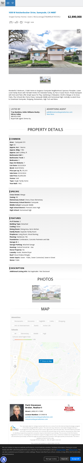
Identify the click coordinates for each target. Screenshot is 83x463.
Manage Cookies (51, 459)
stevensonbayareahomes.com (36, 419)
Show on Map (47, 361)
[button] (3, 459)
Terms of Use (73, 450)
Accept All (75, 459)
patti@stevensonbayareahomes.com (59, 112)
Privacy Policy (61, 450)
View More (50, 114)
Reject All (64, 459)
